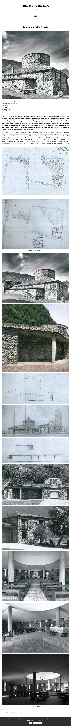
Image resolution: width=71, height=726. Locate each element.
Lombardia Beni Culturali (8, 712)
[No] (69, 721)
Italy (8, 103)
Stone (18, 112)
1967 (6, 105)
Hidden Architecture (35, 6)
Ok (30, 723)
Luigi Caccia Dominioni (12, 101)
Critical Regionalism (10, 112)
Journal (33, 10)
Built (7, 111)
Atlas (38, 10)
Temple (9, 107)
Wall (9, 109)
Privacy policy (37, 723)
